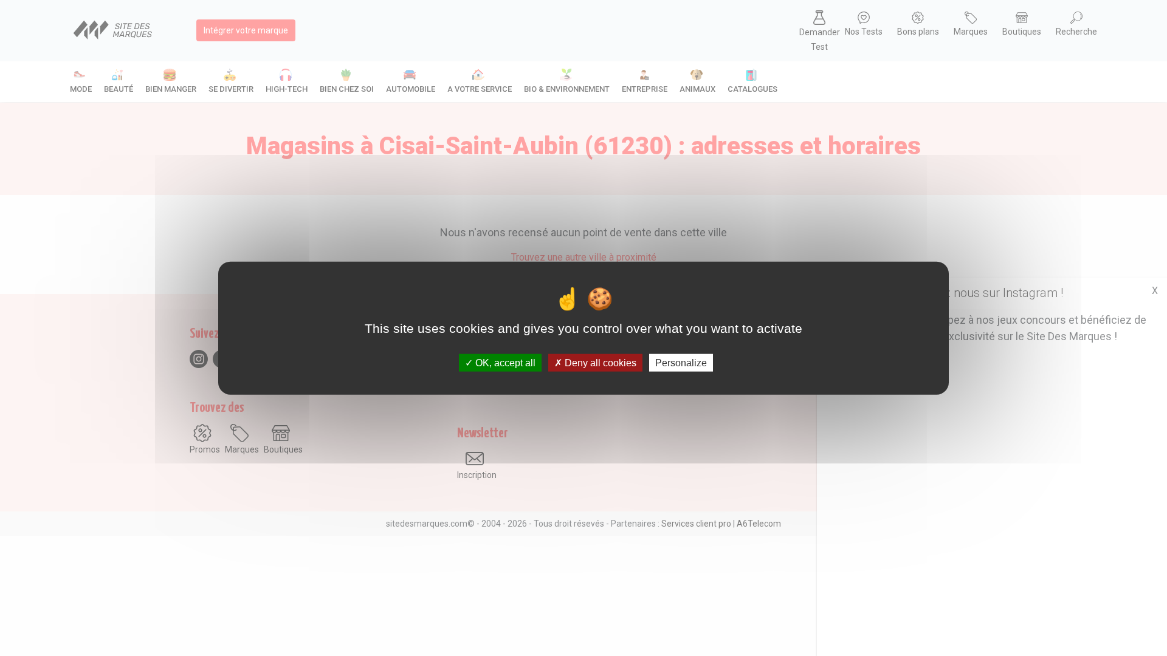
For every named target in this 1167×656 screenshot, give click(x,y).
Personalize (681, 362)
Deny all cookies (599, 362)
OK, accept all (504, 362)
